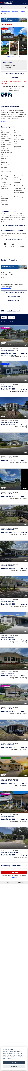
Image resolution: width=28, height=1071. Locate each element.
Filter (3, 317)
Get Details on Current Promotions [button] (14, 225)
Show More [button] (4, 121)
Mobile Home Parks (12, 11)
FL (18, 11)
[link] (26, 7)
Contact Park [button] (14, 872)
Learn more (14, 877)
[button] (2, 7)
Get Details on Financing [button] (14, 239)
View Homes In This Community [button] (14, 73)
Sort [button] (12, 317)
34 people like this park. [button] (14, 56)
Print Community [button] (14, 296)
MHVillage (3, 11)
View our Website (6, 288)
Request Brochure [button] (14, 300)
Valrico (22, 11)
